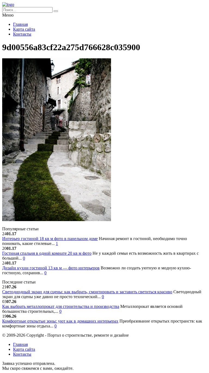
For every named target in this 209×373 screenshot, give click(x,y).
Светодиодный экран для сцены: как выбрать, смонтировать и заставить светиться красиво (87, 291)
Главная (20, 24)
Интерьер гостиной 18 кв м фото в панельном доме (50, 238)
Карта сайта (24, 29)
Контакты (22, 34)
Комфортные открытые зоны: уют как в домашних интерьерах (60, 321)
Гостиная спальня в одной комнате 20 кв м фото (46, 253)
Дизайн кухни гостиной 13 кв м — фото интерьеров (51, 268)
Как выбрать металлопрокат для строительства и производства (60, 306)
